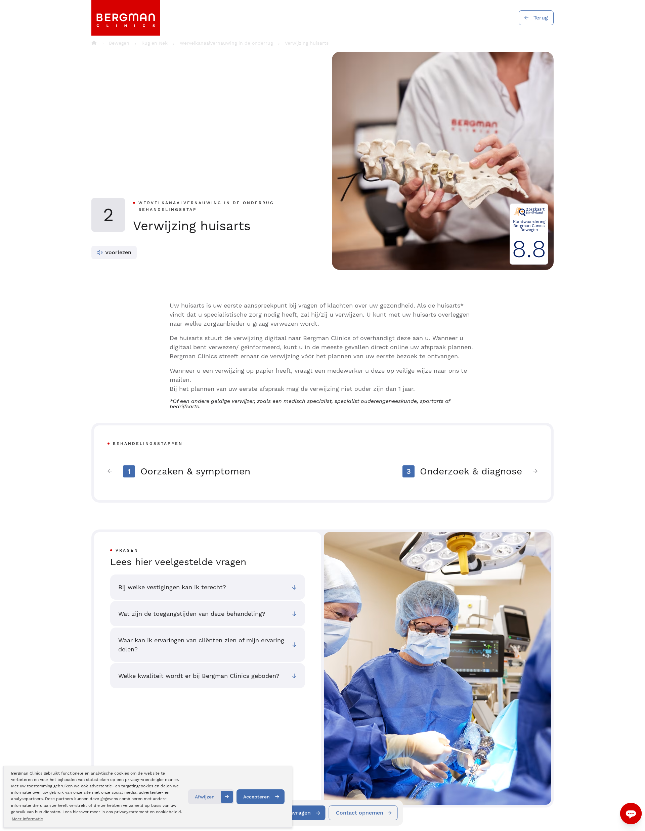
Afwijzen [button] (205, 796)
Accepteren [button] (256, 796)
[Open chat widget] (631, 813)
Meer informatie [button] (27, 819)
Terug (540, 17)
